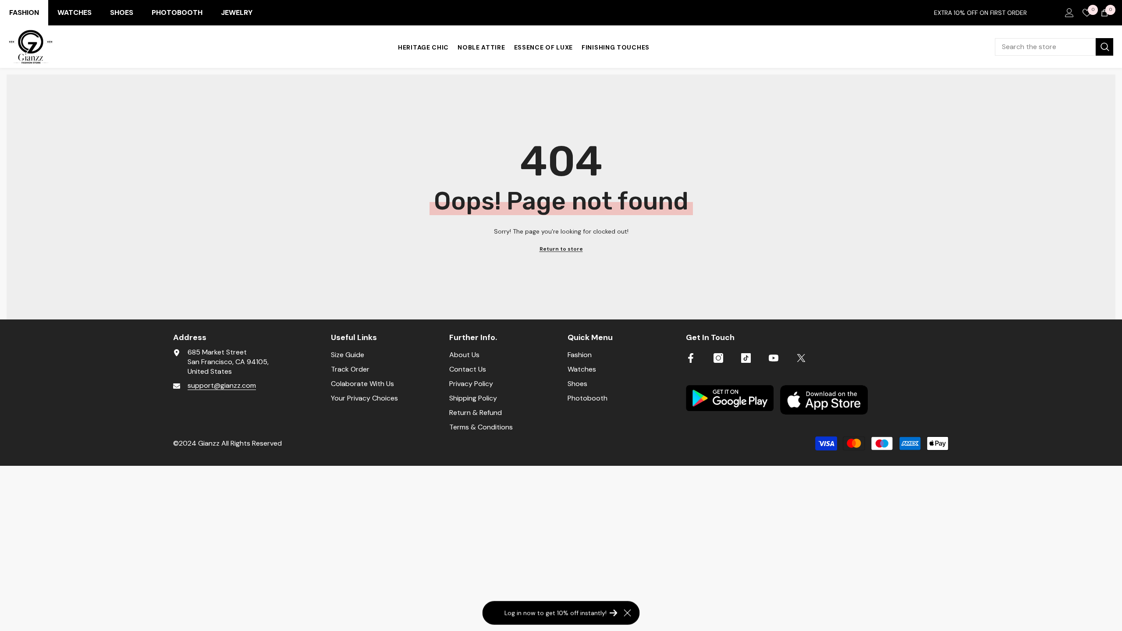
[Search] (1054, 47)
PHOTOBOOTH (177, 12)
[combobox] (1045, 47)
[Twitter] (801, 358)
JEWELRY (236, 12)
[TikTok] (745, 358)
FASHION (24, 12)
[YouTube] (773, 358)
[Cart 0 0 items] (1104, 12)
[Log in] (1069, 12)
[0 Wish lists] (1087, 12)
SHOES (121, 12)
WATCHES (74, 12)
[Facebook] (690, 358)
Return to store (561, 248)
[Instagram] (718, 358)
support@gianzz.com (222, 385)
